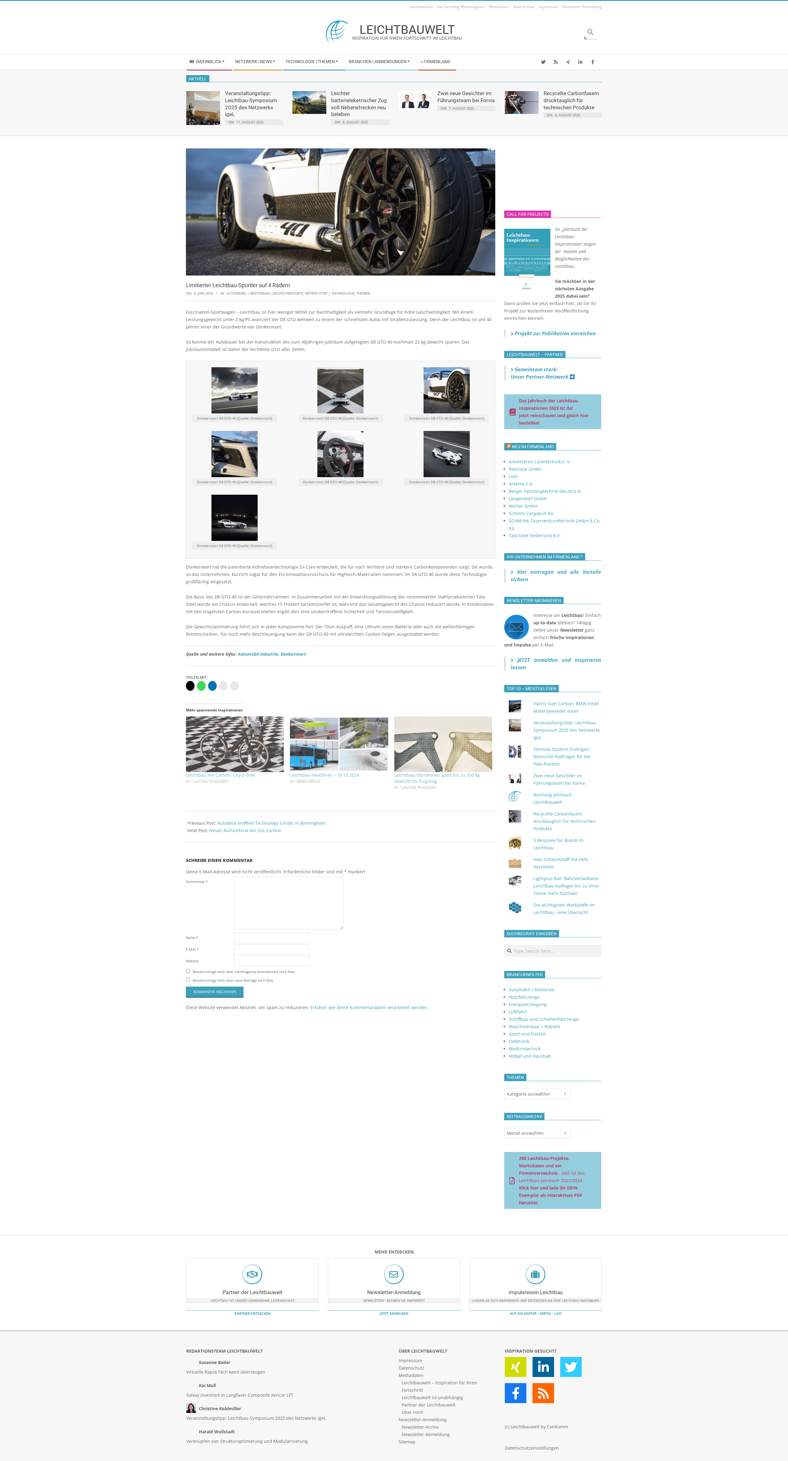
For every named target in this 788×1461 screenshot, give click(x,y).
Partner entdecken (253, 1313)
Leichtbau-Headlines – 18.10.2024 (324, 775)
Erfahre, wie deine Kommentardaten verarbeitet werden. (369, 1007)
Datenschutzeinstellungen (532, 1448)
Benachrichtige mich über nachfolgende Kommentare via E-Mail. (244, 971)
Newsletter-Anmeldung (394, 1292)
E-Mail (192, 949)
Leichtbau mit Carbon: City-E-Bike (220, 775)
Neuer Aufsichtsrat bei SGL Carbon (245, 830)
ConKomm (557, 1427)
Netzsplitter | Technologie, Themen (337, 293)
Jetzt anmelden (394, 1313)
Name (192, 937)
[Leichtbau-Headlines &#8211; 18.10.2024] (339, 744)
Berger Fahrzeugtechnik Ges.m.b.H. (545, 491)
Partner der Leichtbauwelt (253, 1292)
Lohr (513, 476)
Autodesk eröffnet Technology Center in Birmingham (271, 823)
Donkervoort (293, 654)
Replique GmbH (525, 469)
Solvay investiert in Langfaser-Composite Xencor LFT (239, 1395)
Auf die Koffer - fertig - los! (535, 1313)
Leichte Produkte (287, 293)
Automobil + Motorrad (248, 293)
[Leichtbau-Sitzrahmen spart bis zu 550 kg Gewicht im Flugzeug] (443, 744)
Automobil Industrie (258, 654)
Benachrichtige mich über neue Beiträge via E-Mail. (233, 980)
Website (192, 961)
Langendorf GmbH (528, 498)
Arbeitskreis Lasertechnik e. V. (540, 462)
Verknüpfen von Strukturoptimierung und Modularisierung (247, 1441)
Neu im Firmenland (533, 446)
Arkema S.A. (521, 484)
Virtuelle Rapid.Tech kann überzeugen (225, 1372)
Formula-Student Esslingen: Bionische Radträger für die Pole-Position (561, 756)
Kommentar (197, 881)
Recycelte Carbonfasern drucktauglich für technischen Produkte (571, 100)
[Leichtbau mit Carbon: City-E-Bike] (235, 744)
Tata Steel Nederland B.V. (535, 535)
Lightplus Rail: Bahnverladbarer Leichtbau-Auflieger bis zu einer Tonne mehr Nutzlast (566, 885)
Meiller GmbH (523, 506)
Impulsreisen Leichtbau (536, 1292)
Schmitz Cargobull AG (531, 513)
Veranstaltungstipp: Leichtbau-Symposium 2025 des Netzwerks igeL (566, 730)
